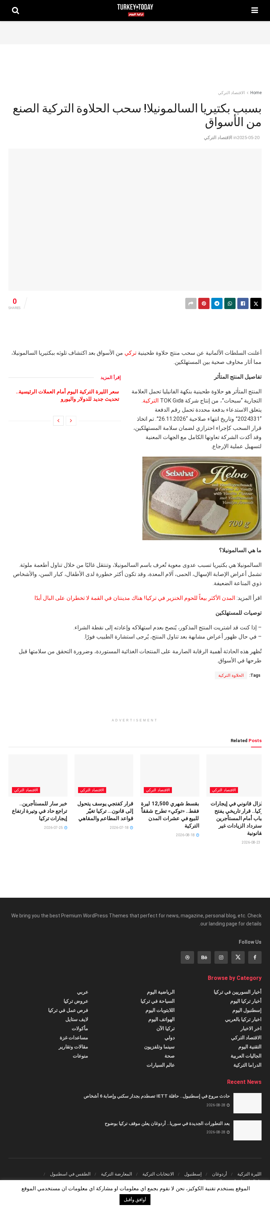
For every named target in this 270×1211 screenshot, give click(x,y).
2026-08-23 (251, 842)
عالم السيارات (161, 1065)
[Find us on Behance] (204, 957)
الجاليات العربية (246, 1056)
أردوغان (219, 1174)
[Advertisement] (135, 31)
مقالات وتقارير (73, 1046)
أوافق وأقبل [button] (135, 1199)
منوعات (80, 1056)
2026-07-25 (54, 828)
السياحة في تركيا (158, 1001)
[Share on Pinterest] (204, 303)
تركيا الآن (165, 1028)
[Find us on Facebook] (255, 957)
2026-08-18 (185, 835)
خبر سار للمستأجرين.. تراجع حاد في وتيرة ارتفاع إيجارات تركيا (40, 810)
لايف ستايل (76, 1019)
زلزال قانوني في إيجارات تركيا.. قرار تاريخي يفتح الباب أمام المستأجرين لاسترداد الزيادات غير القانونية (238, 818)
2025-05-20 (248, 137)
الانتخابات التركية (158, 1174)
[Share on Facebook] (243, 303)
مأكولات (80, 1028)
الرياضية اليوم (161, 992)
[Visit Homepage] (135, 11)
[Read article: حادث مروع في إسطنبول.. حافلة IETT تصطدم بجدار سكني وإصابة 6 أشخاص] (247, 1103)
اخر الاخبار (251, 1028)
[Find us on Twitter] (238, 957)
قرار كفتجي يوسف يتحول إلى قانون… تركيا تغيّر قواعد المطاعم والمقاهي (105, 810)
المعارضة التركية (116, 1174)
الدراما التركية (247, 1065)
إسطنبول (193, 1174)
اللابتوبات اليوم (160, 1010)
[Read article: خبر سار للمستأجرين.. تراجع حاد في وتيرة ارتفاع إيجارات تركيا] (38, 775)
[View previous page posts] (71, 421)
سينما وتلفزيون (159, 1046)
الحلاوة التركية (231, 675)
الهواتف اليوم (161, 1019)
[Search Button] (15, 10)
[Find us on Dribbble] (187, 957)
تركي (130, 352)
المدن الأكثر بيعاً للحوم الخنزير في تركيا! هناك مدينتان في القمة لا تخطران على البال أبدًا (134, 598)
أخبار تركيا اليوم (246, 1001)
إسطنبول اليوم (247, 1010)
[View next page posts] (58, 421)
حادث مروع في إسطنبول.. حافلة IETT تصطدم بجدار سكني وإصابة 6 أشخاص (157, 1096)
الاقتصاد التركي (231, 92)
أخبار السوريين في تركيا (238, 992)
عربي (82, 992)
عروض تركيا (76, 1001)
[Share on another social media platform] (191, 303)
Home (256, 92)
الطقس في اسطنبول (70, 1174)
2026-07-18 (119, 828)
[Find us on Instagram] (221, 957)
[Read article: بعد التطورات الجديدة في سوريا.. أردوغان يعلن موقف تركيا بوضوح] (247, 1130)
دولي (170, 1037)
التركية (151, 400)
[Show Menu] (254, 10)
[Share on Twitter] (256, 303)
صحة (170, 1056)
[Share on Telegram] (217, 303)
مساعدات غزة (74, 1037)
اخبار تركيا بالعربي (243, 1019)
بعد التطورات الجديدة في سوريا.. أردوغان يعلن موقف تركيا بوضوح (167, 1123)
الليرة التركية (249, 1174)
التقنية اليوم (250, 1046)
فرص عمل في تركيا (68, 1010)
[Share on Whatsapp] (230, 303)
